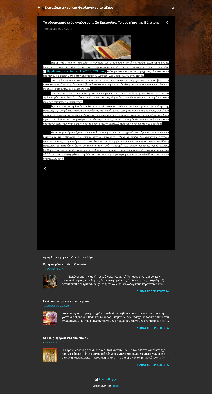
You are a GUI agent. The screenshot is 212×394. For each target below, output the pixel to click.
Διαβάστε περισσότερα (153, 291)
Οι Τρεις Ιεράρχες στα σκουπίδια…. (66, 338)
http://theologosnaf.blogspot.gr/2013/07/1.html (75, 71)
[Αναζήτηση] (173, 8)
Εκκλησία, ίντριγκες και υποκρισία (66, 301)
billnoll (116, 386)
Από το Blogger (108, 379)
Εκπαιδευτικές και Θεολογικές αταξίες (78, 7)
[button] (167, 23)
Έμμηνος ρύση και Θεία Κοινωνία (64, 264)
